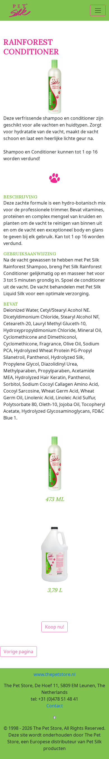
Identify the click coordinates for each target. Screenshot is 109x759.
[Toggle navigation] (98, 10)
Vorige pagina (18, 651)
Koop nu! (54, 627)
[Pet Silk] (16, 10)
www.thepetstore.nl (54, 674)
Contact (54, 706)
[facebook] (54, 717)
